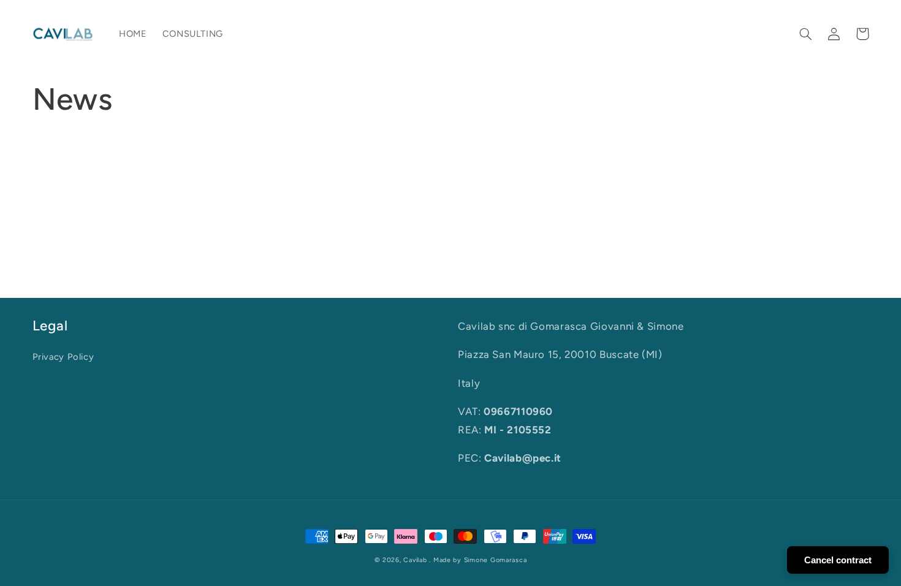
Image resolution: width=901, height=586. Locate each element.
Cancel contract (838, 560)
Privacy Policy (63, 356)
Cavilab (415, 560)
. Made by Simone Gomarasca (478, 560)
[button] (806, 34)
